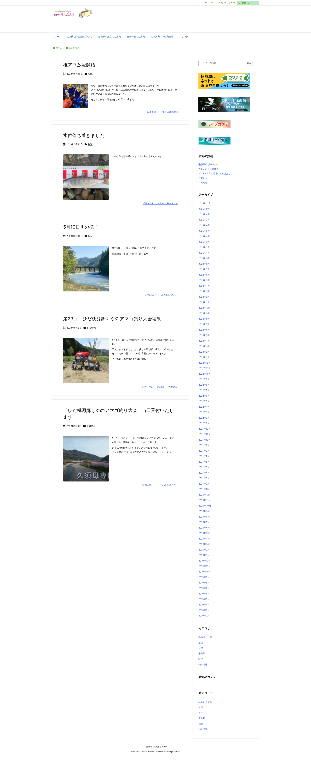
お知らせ (202, 178)
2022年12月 (204, 362)
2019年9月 (204, 577)
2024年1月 (204, 302)
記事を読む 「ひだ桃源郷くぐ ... (160, 485)
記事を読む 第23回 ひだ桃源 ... (160, 386)
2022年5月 (204, 401)
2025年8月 (204, 214)
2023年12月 (204, 307)
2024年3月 (204, 291)
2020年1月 (204, 555)
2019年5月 (204, 599)
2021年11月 (204, 434)
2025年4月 (204, 236)
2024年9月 (204, 258)
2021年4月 (204, 472)
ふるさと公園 (205, 637)
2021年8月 (204, 450)
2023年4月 (204, 340)
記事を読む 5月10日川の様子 (161, 295)
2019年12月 (204, 560)
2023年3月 (204, 346)
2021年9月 (204, 445)
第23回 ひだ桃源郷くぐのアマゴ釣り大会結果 (112, 318)
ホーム (59, 47)
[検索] (256, 3)
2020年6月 (204, 527)
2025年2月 (204, 247)
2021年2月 (203, 483)
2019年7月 (204, 588)
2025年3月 (204, 241)
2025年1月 (204, 252)
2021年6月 (204, 461)
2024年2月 (204, 296)
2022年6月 (204, 395)
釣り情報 (91, 327)
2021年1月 (203, 489)
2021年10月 (204, 439)
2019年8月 (204, 582)
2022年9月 (204, 379)
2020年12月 (204, 494)
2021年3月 (204, 478)
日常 (200, 648)
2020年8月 (204, 516)
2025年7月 (204, 219)
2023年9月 (204, 313)
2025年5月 (204, 230)
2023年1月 (204, 357)
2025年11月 (204, 203)
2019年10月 (204, 571)
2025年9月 (204, 208)
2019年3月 (204, 610)
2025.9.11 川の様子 (208, 168)
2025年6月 (204, 225)
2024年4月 (204, 285)
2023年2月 (204, 351)
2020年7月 (204, 522)
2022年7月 (204, 390)
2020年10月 (204, 505)
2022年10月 (204, 373)
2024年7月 (204, 269)
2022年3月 (204, 412)
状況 (90, 144)
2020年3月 (204, 544)
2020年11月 (204, 500)
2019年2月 (204, 615)
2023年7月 (204, 324)
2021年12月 (204, 428)
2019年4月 (204, 604)
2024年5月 (204, 280)
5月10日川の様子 (80, 227)
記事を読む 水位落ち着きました (160, 203)
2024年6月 (204, 274)
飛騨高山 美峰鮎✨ (208, 164)
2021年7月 (203, 456)
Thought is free (173, 751)
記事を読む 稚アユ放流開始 (162, 111)
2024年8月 (204, 263)
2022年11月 (204, 368)
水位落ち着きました (84, 135)
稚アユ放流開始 (79, 64)
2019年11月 (204, 566)
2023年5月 (204, 335)
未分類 (201, 653)
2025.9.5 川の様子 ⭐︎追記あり (214, 173)
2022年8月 (204, 384)
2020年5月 (204, 533)
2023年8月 (204, 318)
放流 (90, 73)
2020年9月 (204, 511)
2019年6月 (204, 593)
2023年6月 (204, 329)
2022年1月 (203, 423)
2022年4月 (204, 406)
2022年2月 (204, 417)
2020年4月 (204, 538)
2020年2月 (204, 549)
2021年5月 (204, 467)
